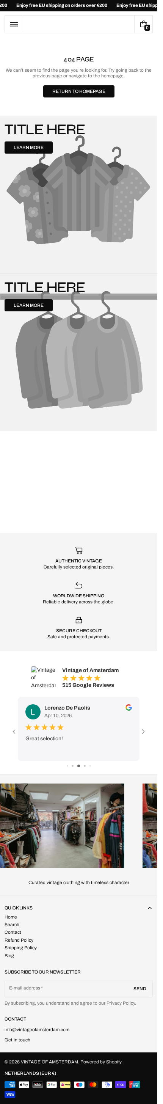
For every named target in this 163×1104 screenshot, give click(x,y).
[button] (14, 24)
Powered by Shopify (101, 1062)
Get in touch (17, 1040)
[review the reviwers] (128, 707)
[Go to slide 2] (73, 766)
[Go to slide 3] (78, 766)
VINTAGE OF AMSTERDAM (49, 1062)
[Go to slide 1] (67, 765)
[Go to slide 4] (85, 766)
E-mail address (25, 988)
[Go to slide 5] (90, 765)
